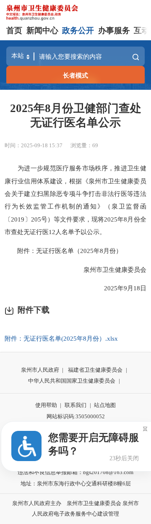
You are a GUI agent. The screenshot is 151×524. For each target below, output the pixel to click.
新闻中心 (42, 30)
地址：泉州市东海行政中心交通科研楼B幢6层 (76, 483)
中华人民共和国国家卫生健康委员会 (71, 381)
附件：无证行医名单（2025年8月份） (63, 250)
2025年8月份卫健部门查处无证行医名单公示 (75, 115)
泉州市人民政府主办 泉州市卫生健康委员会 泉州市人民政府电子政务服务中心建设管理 (75, 508)
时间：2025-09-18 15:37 (33, 145)
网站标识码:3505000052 (76, 416)
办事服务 (114, 30)
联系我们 (75, 405)
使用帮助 (46, 405)
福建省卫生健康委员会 (95, 370)
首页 (14, 30)
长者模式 (75, 75)
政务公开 (78, 30)
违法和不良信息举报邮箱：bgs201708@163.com (75, 472)
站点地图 (105, 405)
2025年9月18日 (118, 288)
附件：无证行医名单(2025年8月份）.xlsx (61, 338)
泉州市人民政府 (40, 370)
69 (95, 145)
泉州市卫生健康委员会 (108, 269)
